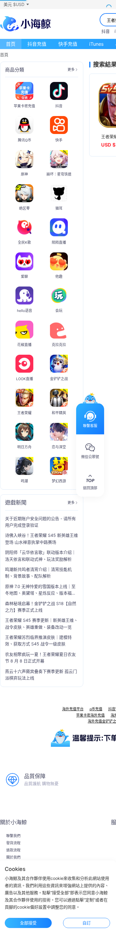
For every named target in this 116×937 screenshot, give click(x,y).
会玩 (58, 310)
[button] (16, 4)
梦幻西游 (59, 481)
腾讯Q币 (24, 140)
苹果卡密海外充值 (90, 715)
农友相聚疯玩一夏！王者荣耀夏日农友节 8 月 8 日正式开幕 (40, 657)
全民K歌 (24, 242)
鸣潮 (24, 481)
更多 (71, 69)
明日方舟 (24, 447)
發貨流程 (13, 843)
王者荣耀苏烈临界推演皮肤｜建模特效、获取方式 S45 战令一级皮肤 (38, 640)
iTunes (96, 44)
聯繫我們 (13, 836)
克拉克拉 (59, 344)
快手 (58, 140)
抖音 (105, 31)
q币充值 (96, 709)
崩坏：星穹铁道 (58, 174)
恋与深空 (59, 447)
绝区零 (24, 208)
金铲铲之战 (59, 379)
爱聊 (24, 276)
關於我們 (13, 857)
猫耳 (58, 208)
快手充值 (67, 44)
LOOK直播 (24, 379)
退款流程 (13, 850)
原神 (24, 174)
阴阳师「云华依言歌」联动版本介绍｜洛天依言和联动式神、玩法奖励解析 (40, 555)
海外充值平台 (73, 709)
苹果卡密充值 (24, 106)
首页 (10, 44)
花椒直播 (24, 344)
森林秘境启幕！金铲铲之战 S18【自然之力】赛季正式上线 (40, 607)
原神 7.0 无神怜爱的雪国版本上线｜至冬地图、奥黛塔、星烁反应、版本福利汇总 (40, 590)
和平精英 (59, 413)
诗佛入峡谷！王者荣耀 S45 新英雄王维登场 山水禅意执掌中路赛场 (41, 538)
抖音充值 (36, 44)
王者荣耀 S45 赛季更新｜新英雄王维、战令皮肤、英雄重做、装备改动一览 (41, 623)
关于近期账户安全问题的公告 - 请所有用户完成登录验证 (40, 522)
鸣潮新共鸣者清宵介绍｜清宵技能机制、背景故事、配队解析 (38, 572)
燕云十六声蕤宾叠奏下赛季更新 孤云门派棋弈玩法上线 (41, 674)
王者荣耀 (24, 413)
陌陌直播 (59, 242)
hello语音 (24, 310)
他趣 (58, 276)
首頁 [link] (4, 55)
